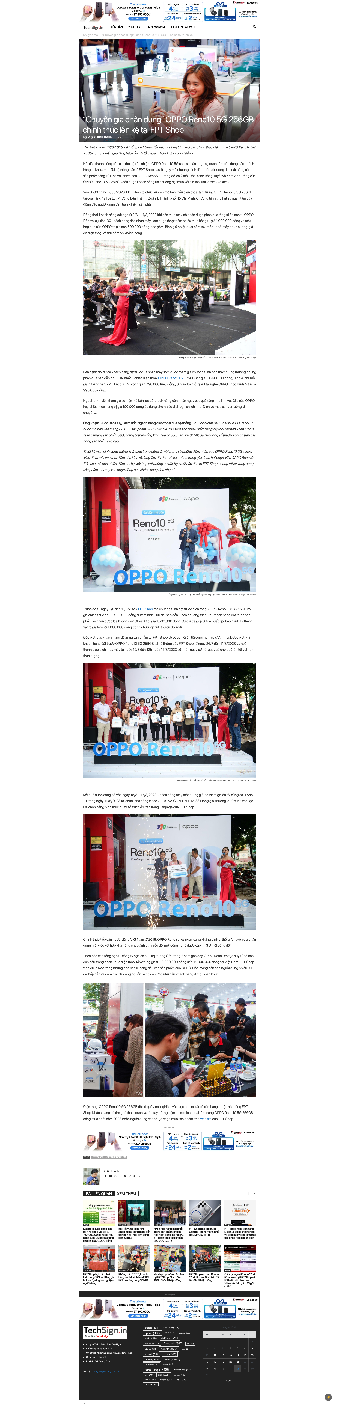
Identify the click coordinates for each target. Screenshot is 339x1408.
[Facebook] (106, 1176)
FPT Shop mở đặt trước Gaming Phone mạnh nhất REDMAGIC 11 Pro (204, 1231)
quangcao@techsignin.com (105, 1371)
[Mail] (120, 1176)
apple (153, 1333)
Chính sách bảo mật (96, 1357)
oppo (168, 1364)
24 (207, 1368)
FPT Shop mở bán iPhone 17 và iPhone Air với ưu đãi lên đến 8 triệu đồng (204, 1277)
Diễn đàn (116, 27)
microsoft (172, 1359)
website (206, 1119)
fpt (190, 1343)
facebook (173, 1343)
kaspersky (152, 1359)
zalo (181, 1380)
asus (169, 1333)
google (169, 1349)
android (152, 1327)
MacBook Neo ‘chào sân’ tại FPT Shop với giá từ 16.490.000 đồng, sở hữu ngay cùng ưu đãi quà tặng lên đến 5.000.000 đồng (98, 1234)
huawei (152, 1354)
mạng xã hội (152, 1364)
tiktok (163, 1375)
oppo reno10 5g (116, 1157)
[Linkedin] (115, 1176)
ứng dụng (151, 1384)
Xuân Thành (104, 137)
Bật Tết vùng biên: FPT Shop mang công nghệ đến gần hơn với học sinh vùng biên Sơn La (134, 1233)
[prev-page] (250, 1194)
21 (238, 1362)
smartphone (182, 1369)
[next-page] (254, 1194)
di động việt (170, 1338)
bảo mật (184, 1333)
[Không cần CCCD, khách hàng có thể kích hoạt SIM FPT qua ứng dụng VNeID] (134, 1258)
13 (230, 1355)
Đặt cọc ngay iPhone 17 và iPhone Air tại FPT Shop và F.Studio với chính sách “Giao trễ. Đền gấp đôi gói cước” (239, 1280)
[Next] (249, 1040)
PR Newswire (156, 27)
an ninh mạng (171, 1327)
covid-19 (151, 1338)
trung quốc (179, 1375)
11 (215, 1355)
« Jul (228, 1380)
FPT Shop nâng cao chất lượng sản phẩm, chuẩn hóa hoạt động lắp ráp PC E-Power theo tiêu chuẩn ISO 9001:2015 (169, 1234)
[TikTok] (129, 1176)
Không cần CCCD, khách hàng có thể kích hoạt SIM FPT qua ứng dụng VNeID (133, 1277)
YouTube (134, 27)
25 (214, 1368)
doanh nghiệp (152, 1343)
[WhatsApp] (139, 1176)
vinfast (150, 1380)
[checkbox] (328, 1397)
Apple (86, 1225)
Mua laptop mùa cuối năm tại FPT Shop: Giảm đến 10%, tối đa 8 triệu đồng (169, 1277)
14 (238, 1355)
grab (186, 1349)
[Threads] (144, 1176)
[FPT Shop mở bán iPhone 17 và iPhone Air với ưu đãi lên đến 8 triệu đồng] (205, 1258)
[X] (134, 1176)
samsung (157, 1370)
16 (252, 1355)
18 (215, 1362)
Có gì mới (122, 1225)
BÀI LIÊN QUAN (99, 1193)
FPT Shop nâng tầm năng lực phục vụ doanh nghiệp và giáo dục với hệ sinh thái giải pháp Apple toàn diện (240, 1233)
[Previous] (90, 1040)
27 (230, 1368)
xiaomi (166, 1379)
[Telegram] (125, 1176)
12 (223, 1355)
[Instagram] (110, 1176)
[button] (254, 27)
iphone (169, 1354)
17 (207, 1362)
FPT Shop (145, 609)
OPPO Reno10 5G (171, 378)
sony (149, 1375)
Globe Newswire (183, 27)
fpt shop (98, 1157)
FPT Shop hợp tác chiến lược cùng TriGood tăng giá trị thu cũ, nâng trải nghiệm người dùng (98, 1279)
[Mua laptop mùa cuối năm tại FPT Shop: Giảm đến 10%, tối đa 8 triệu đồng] (170, 1258)
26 (222, 1368)
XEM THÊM (126, 1193)
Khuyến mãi (91, 35)
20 (230, 1362)
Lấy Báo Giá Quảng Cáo (98, 1361)
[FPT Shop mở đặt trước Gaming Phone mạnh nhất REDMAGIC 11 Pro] (205, 1213)
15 (245, 1355)
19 (223, 1362)
